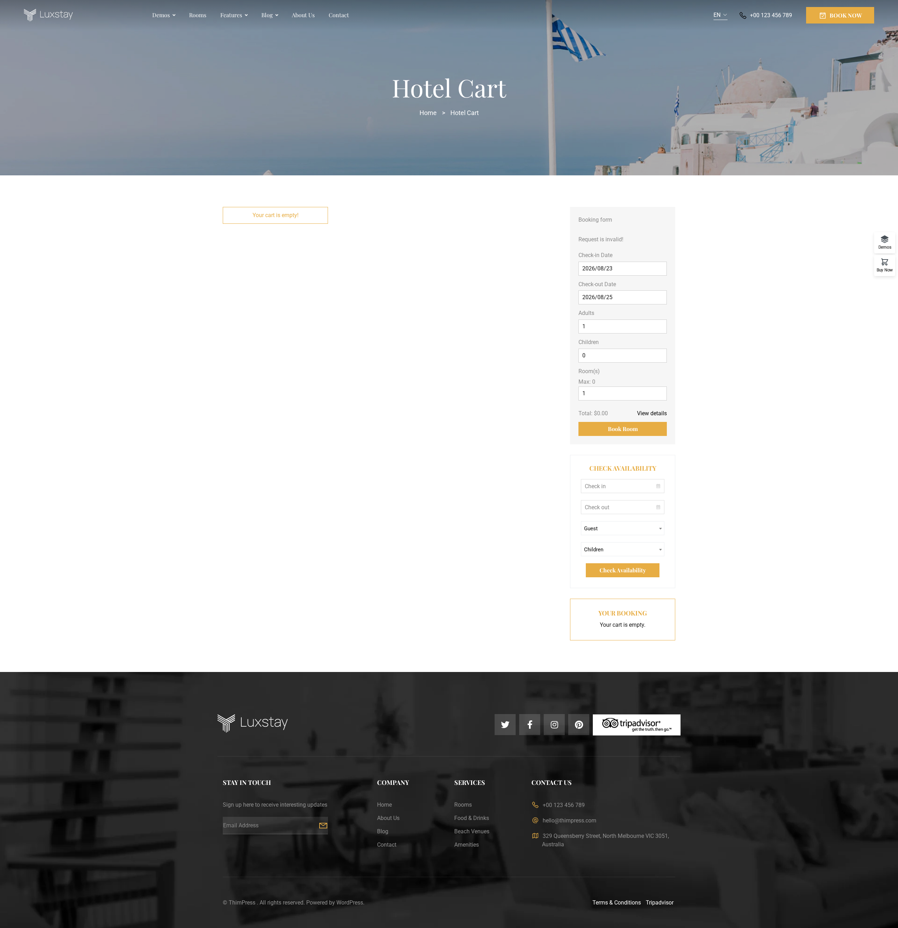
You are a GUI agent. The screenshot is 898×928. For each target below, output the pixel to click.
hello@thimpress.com (569, 820)
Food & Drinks (471, 818)
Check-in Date (595, 255)
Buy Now (885, 270)
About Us (388, 818)
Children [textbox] (593, 549)
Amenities (466, 844)
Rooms (197, 15)
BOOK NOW (846, 15)
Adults (586, 313)
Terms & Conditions (616, 902)
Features (231, 15)
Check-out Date (597, 284)
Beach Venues (471, 831)
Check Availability (622, 570)
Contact (339, 15)
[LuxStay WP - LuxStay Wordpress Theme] (48, 15)
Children (588, 342)
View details (652, 413)
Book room (623, 428)
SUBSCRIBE (323, 825)
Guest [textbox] (591, 528)
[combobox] (720, 15)
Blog (267, 15)
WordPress (349, 902)
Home (428, 112)
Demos (161, 15)
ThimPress (242, 902)
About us (303, 15)
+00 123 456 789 (771, 15)
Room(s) (589, 371)
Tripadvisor (660, 902)
